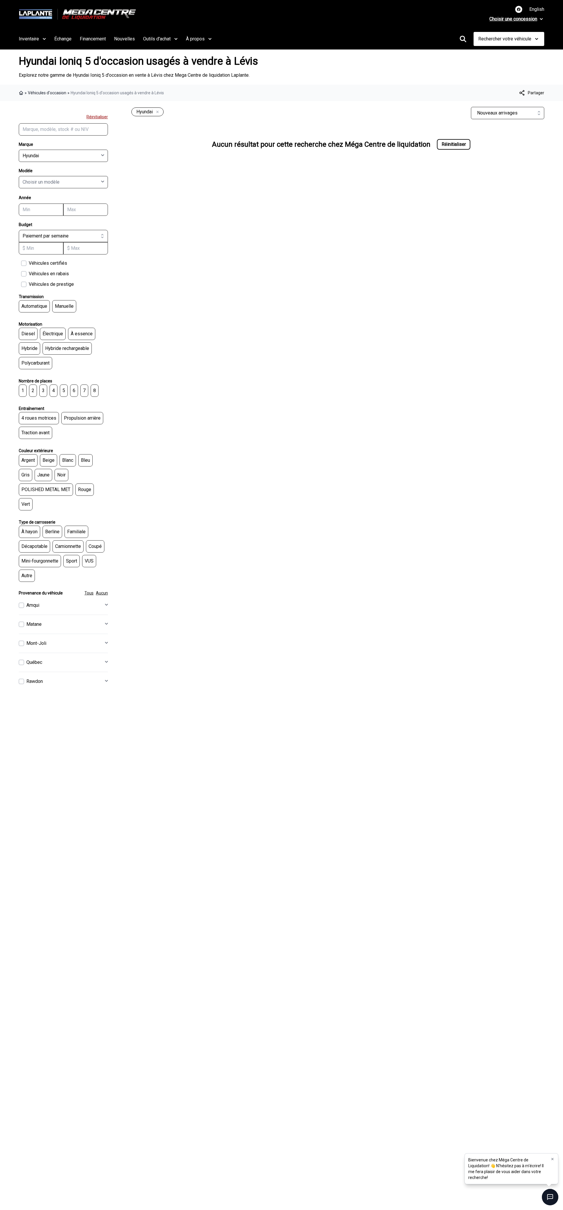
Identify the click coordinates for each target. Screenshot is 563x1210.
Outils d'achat (157, 39)
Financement (93, 39)
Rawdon (34, 681)
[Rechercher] (463, 39)
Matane (34, 624)
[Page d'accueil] (22, 92)
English (536, 9)
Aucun (102, 593)
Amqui (32, 605)
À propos (195, 39)
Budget (25, 224)
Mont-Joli (36, 643)
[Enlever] (156, 112)
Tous (89, 593)
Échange (63, 39)
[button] (552, 1159)
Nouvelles (124, 39)
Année (25, 197)
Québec (34, 662)
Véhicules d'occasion (47, 92)
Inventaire (29, 39)
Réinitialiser (97, 116)
